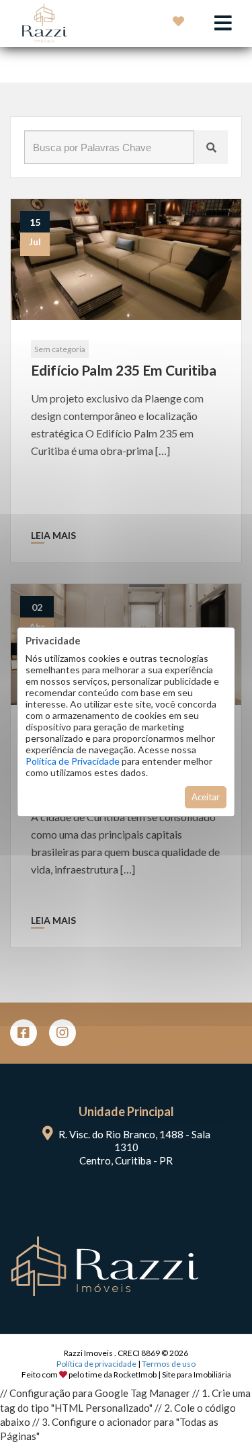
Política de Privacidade (73, 761)
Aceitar (206, 797)
